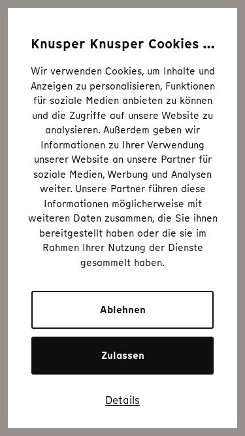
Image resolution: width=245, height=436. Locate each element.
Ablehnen (123, 310)
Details (122, 400)
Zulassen (122, 355)
